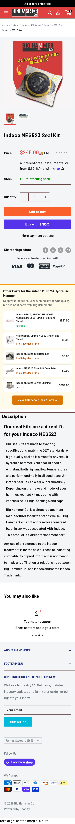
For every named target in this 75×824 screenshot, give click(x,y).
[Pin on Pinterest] (53, 250)
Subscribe (18, 722)
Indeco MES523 (52, 25)
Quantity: (10, 197)
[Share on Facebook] (45, 250)
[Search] (50, 12)
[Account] (58, 12)
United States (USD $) (19, 740)
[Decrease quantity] (24, 197)
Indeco (15, 25)
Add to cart (38, 211)
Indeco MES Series (31, 25)
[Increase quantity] (45, 197)
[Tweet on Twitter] (60, 250)
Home (5, 25)
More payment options (38, 235)
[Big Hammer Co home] (25, 12)
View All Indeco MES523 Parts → (37, 400)
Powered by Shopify (17, 809)
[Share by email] (68, 250)
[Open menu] (6, 12)
